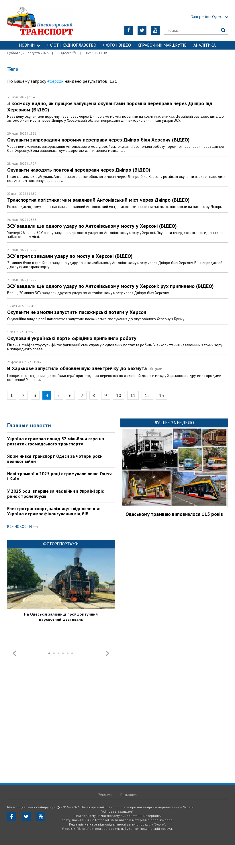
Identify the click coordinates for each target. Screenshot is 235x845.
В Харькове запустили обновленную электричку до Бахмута (77, 368)
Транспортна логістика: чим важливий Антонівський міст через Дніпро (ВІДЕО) (98, 199)
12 (147, 395)
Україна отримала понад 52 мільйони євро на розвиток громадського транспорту (55, 441)
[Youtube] (155, 30)
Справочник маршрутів (162, 45)
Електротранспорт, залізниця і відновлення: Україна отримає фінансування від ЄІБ (53, 511)
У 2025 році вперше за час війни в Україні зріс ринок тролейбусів (55, 493)
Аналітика (204, 45)
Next (107, 653)
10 (118, 395)
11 (133, 395)
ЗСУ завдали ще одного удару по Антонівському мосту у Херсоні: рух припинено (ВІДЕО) (110, 286)
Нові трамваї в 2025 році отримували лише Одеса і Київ (60, 476)
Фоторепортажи (61, 544)
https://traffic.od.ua (46, 20)
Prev (14, 653)
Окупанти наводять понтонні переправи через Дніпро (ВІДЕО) (78, 169)
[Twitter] (142, 30)
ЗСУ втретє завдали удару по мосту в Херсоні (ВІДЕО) (70, 256)
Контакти (117, 53)
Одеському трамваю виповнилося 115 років (174, 514)
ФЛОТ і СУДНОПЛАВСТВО (71, 45)
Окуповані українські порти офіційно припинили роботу (71, 338)
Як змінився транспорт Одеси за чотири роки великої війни (55, 458)
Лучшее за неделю (174, 422)
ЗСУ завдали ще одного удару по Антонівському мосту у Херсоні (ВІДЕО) (92, 226)
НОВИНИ (27, 45)
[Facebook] (128, 30)
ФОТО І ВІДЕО (117, 45)
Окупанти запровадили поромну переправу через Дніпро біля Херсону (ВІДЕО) (98, 139)
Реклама (105, 794)
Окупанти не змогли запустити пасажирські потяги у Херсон (76, 312)
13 (161, 395)
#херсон (55, 81)
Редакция (128, 794)
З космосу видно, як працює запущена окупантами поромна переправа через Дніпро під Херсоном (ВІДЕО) (109, 106)
